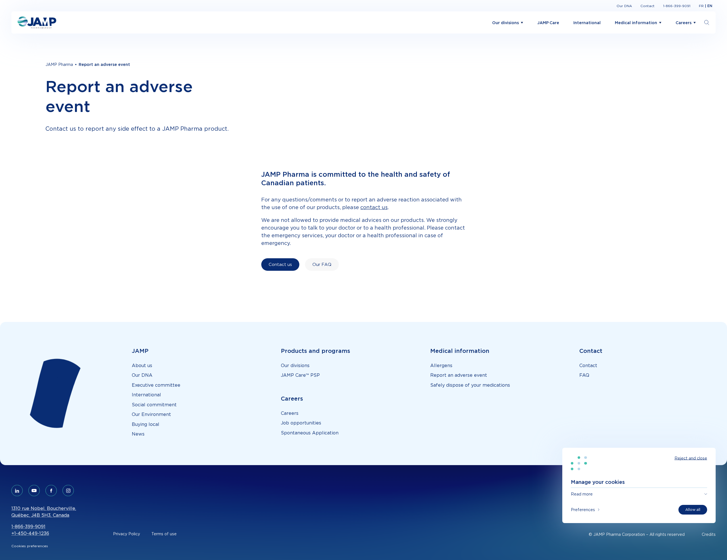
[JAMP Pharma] (37, 22)
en (709, 6)
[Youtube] (34, 490)
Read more (582, 494)
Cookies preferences (29, 546)
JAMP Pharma (59, 64)
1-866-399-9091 (28, 526)
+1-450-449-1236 (30, 533)
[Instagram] (68, 490)
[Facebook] (51, 490)
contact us (374, 207)
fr (701, 6)
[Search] (706, 22)
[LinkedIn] (17, 490)
